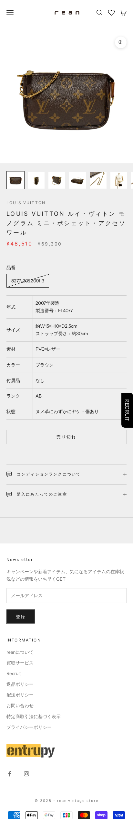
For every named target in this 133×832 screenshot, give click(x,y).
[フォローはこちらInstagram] (26, 774)
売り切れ (66, 436)
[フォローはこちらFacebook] (9, 774)
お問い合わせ (20, 705)
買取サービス (20, 663)
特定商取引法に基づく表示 (33, 716)
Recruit (13, 673)
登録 (21, 616)
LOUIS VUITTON (26, 202)
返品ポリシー (20, 684)
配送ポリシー (20, 695)
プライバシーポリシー (29, 727)
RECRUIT (127, 410)
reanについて (20, 652)
